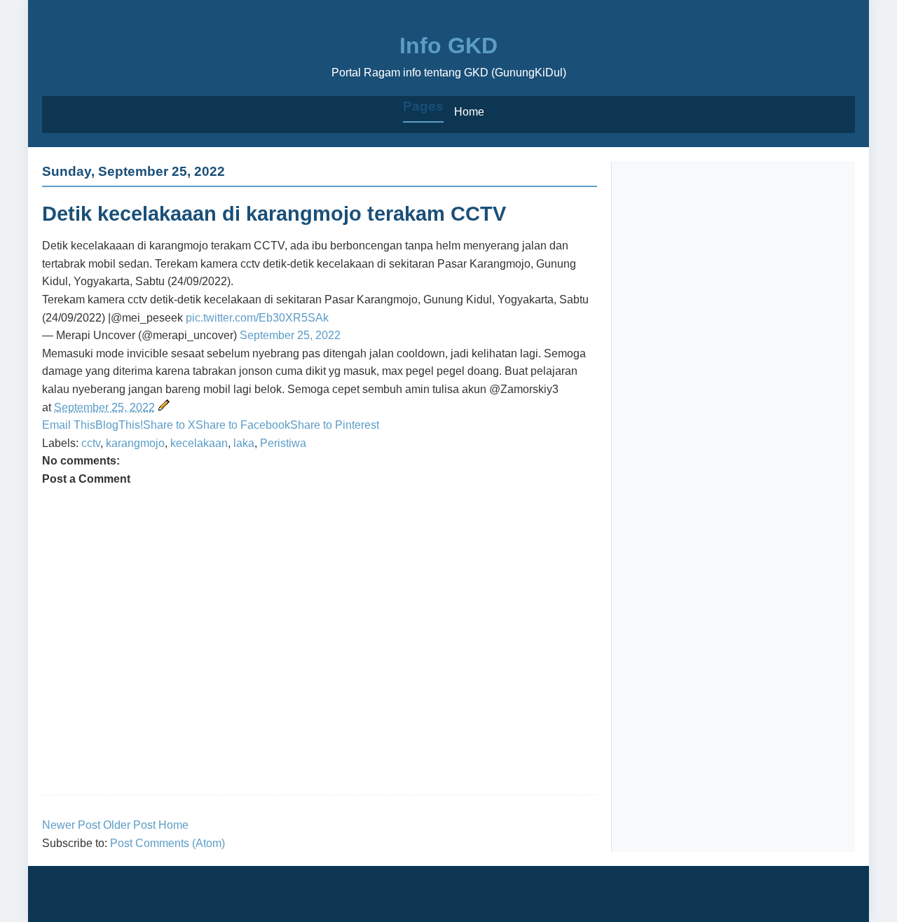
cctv (90, 443)
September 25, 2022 (290, 335)
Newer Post (71, 825)
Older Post (129, 825)
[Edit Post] (164, 407)
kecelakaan (199, 443)
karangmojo (135, 443)
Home (469, 112)
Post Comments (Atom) (167, 843)
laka (243, 443)
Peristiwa (283, 443)
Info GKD (448, 45)
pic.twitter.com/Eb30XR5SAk (257, 318)
